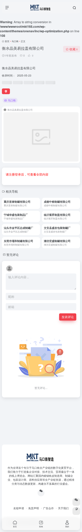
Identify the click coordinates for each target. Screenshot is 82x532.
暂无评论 (12, 254)
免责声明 (33, 508)
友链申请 (18, 508)
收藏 (73, 49)
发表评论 (68, 317)
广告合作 (48, 508)
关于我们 (63, 508)
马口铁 (15, 41)
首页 (7, 41)
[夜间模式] (76, 511)
